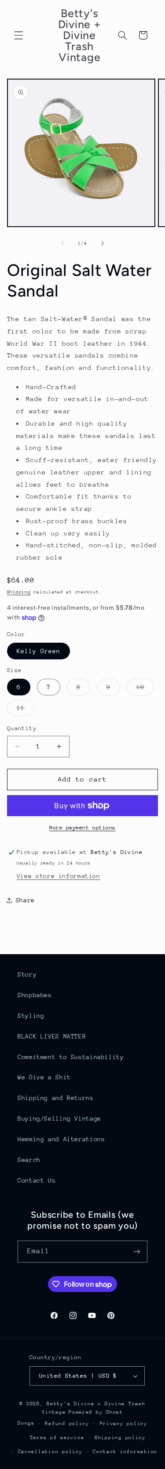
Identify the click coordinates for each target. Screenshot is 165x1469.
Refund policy (67, 1423)
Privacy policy (123, 1423)
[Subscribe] (137, 1251)
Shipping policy (120, 1437)
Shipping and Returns (56, 1097)
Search (29, 1159)
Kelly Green (39, 651)
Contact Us (36, 1180)
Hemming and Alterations (61, 1139)
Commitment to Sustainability (71, 1056)
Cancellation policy (50, 1452)
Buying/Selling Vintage (59, 1118)
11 (25, 710)
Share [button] (25, 900)
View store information (58, 875)
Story (27, 974)
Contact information (125, 1452)
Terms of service (57, 1437)
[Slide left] (62, 243)
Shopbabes (35, 995)
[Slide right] (102, 243)
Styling (31, 1015)
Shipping (19, 592)
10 (145, 689)
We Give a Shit (44, 1077)
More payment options (82, 828)
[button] (18, 35)
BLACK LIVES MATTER (52, 1036)
